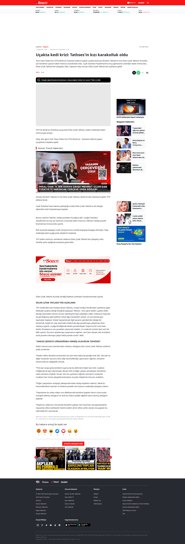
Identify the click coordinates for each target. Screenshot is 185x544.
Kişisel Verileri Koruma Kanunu (133, 494)
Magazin (45, 47)
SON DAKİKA (40, 7)
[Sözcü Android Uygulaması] (84, 525)
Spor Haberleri (69, 500)
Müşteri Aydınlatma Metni (131, 497)
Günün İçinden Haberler (73, 494)
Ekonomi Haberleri (42, 507)
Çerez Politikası (127, 500)
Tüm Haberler (69, 507)
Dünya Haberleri (41, 514)
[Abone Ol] (144, 47)
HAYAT (100, 7)
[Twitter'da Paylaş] (134, 73)
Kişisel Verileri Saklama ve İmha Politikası (136, 504)
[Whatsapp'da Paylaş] (138, 73)
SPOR (94, 7)
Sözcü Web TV (69, 497)
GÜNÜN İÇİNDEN (84, 7)
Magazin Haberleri (125, 121)
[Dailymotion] (55, 525)
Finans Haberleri (41, 504)
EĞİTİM (123, 7)
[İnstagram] (38, 525)
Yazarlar (38, 500)
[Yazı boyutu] (147, 73)
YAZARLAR (49, 7)
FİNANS (115, 7)
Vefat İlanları (98, 504)
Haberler (39, 489)
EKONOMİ (67, 7)
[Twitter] (46, 525)
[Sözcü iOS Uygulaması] (71, 525)
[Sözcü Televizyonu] (38, 482)
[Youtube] (51, 525)
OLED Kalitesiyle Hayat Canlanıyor (130, 117)
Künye (96, 497)
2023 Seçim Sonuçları (43, 497)
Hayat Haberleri (41, 510)
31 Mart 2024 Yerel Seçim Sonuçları (47, 494)
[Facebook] (42, 525)
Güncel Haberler (71, 489)
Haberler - (39, 47)
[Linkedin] (59, 525)
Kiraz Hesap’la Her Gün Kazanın (129, 244)
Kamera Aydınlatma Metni (131, 507)
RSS (124, 514)
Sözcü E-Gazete (70, 504)
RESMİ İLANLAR (132, 7)
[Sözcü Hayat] (55, 482)
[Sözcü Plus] (64, 482)
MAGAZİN (108, 7)
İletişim (96, 494)
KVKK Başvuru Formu (129, 510)
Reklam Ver (97, 500)
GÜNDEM (58, 7)
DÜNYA (74, 7)
